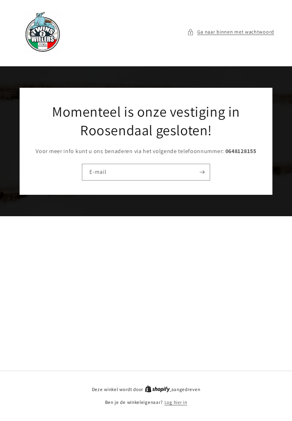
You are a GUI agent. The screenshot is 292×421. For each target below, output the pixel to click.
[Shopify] (158, 389)
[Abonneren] (202, 172)
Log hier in (176, 402)
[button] (230, 31)
